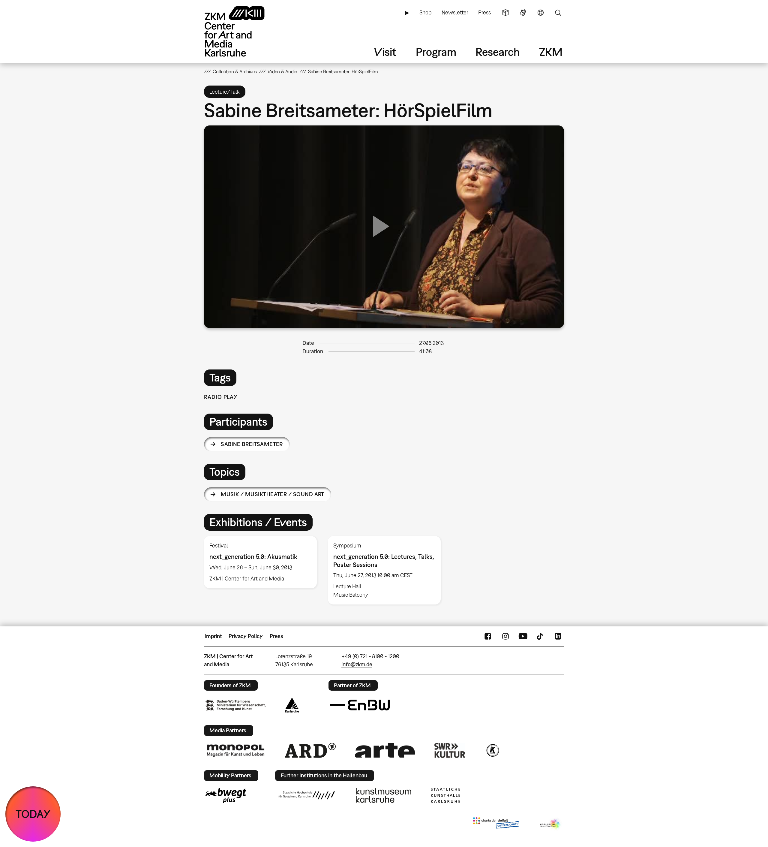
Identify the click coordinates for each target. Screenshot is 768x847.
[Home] (243, 31)
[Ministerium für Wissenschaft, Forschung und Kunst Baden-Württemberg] (236, 705)
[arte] (385, 750)
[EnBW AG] (360, 705)
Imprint (213, 636)
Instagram (506, 636)
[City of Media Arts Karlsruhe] (551, 824)
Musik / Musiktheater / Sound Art (272, 494)
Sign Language (523, 12)
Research (498, 51)
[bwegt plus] (226, 795)
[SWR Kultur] (450, 750)
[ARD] (310, 750)
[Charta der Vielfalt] (496, 824)
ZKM (550, 51)
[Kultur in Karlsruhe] (492, 750)
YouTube (523, 636)
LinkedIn (558, 636)
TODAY (33, 813)
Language (541, 12)
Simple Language (506, 12)
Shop (425, 12)
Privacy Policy (246, 636)
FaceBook (488, 636)
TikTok (541, 636)
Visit (385, 51)
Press (484, 12)
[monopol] (236, 750)
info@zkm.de (356, 664)
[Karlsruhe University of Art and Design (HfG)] (307, 795)
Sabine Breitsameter (252, 444)
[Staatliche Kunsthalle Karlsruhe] (445, 795)
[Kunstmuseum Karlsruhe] (383, 795)
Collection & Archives (235, 71)
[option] (260, 562)
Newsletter (455, 12)
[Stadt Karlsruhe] (292, 705)
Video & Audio (282, 71)
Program (436, 51)
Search (558, 12)
